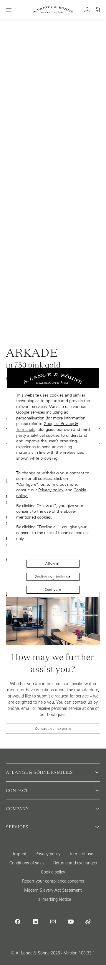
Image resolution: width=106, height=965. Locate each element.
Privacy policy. (51, 489)
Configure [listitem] (53, 589)
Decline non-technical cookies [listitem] (53, 578)
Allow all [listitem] (52, 563)
